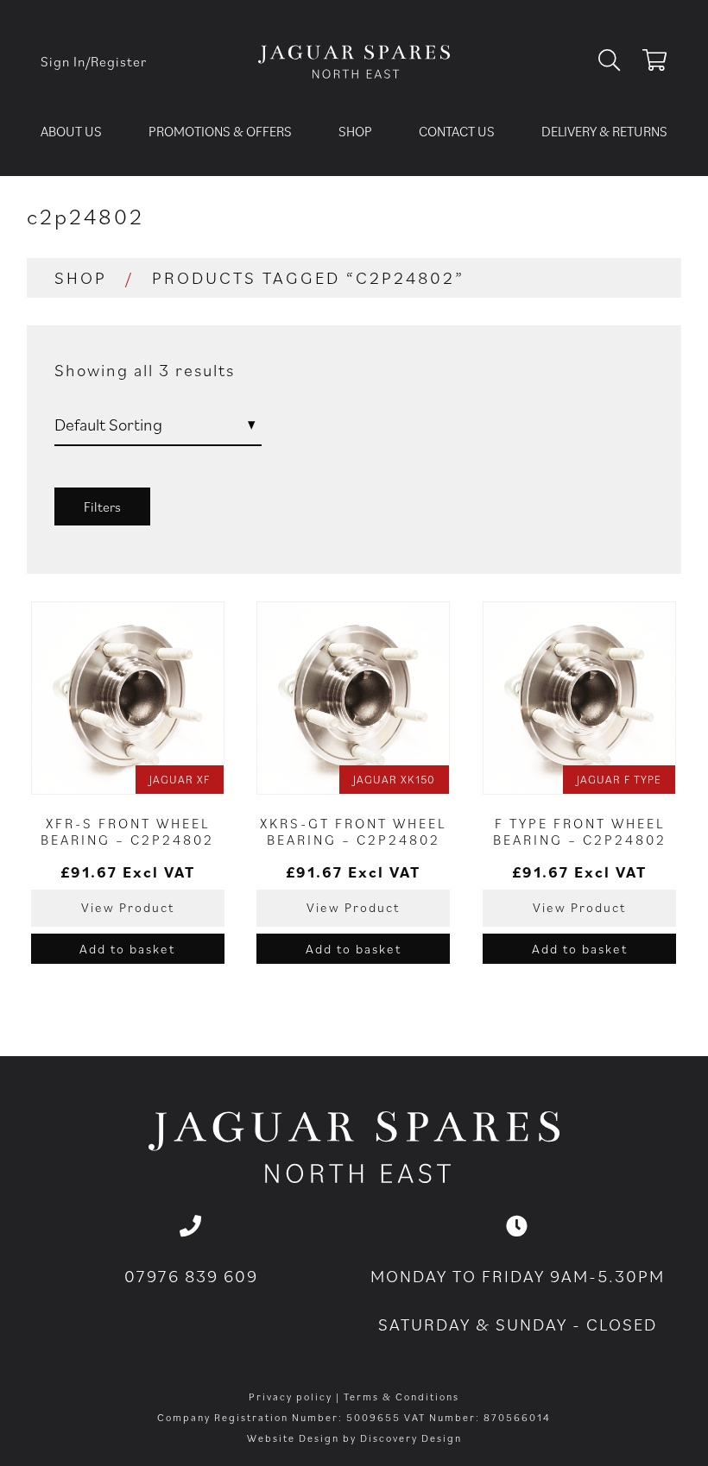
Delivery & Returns (604, 131)
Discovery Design (411, 1437)
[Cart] (654, 63)
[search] (616, 61)
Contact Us (457, 131)
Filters (102, 506)
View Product (127, 907)
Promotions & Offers (220, 131)
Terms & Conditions (401, 1396)
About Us (71, 131)
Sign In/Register (94, 61)
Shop (355, 131)
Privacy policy (290, 1396)
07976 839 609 (191, 1276)
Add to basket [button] (127, 949)
